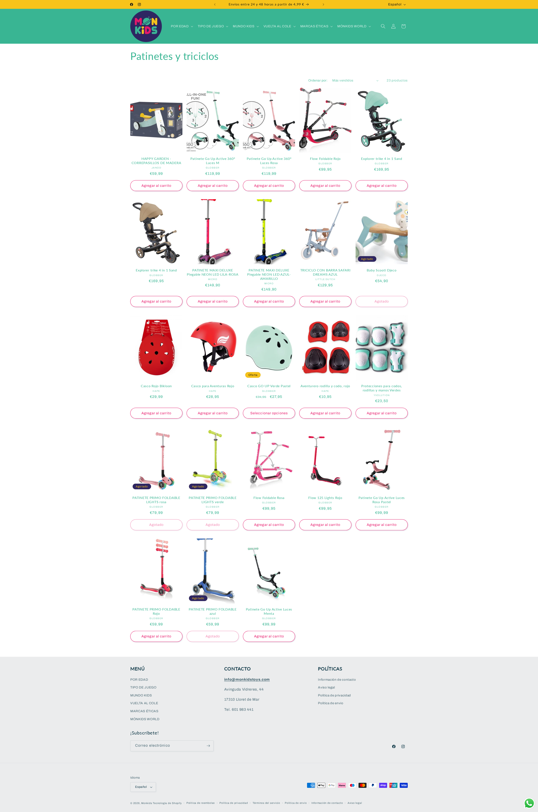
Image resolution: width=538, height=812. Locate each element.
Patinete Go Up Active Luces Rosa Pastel (382, 500)
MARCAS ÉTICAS (144, 711)
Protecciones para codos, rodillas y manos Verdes (381, 388)
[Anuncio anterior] (214, 4)
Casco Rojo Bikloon (156, 386)
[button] (181, 26)
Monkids (146, 803)
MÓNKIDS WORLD (145, 719)
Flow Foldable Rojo (325, 159)
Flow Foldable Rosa (269, 498)
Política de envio (330, 703)
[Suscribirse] (208, 745)
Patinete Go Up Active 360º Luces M (212, 161)
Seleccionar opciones (269, 413)
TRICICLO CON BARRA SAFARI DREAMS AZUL (325, 272)
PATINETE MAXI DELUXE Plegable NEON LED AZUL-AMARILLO (269, 274)
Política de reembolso (200, 802)
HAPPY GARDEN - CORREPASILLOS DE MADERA (156, 161)
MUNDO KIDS (141, 695)
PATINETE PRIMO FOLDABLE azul (213, 611)
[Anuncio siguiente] (323, 4)
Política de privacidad (334, 695)
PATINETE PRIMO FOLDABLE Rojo (156, 611)
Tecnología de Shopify (167, 803)
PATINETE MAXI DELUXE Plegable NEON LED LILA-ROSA (212, 272)
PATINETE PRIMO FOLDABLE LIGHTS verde (213, 500)
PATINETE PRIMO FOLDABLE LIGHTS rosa (156, 500)
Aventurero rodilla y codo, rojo (325, 386)
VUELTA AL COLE (144, 703)
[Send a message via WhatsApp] (529, 803)
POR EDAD (139, 679)
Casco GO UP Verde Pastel (269, 386)
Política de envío (296, 802)
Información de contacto (337, 679)
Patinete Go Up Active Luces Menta (269, 611)
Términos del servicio (266, 802)
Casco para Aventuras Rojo (212, 386)
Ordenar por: (318, 80)
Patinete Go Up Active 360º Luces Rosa (269, 161)
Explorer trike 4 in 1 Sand (381, 159)
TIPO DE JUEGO (143, 687)
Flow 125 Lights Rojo (325, 498)
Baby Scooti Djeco (381, 270)
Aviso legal (326, 687)
